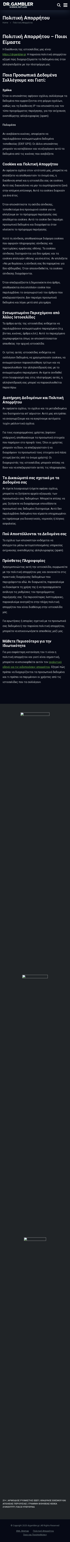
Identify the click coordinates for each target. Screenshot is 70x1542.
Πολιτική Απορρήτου (43, 1531)
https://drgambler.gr (14, 54)
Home (5, 23)
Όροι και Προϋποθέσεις (35, 1534)
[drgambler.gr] (18, 4)
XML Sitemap (22, 1531)
